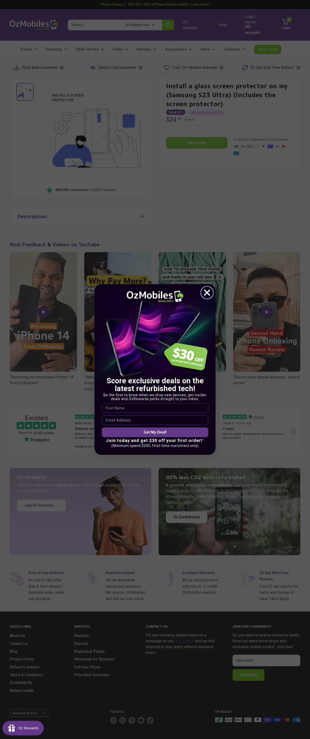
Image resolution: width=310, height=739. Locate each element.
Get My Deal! (155, 432)
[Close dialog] (207, 293)
